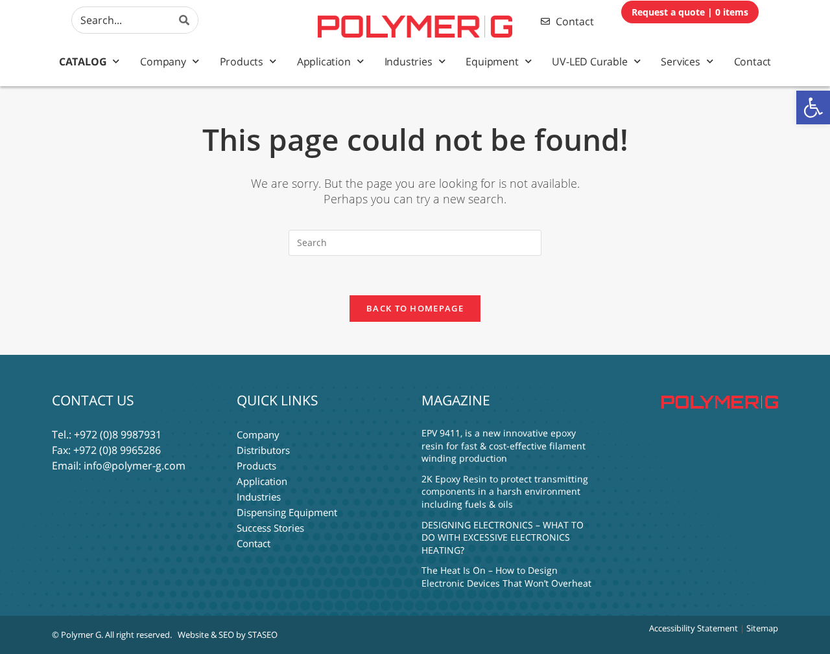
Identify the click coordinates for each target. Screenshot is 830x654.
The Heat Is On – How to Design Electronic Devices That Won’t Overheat (506, 576)
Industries (409, 61)
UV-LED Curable (589, 61)
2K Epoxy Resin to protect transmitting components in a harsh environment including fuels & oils (504, 491)
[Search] (185, 20)
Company (163, 61)
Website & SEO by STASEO (228, 634)
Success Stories (270, 527)
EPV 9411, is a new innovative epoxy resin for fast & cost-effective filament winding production (503, 445)
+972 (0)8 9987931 (117, 434)
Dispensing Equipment (287, 512)
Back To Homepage (415, 308)
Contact (753, 61)
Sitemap (762, 628)
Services (680, 61)
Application (324, 61)
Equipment (492, 61)
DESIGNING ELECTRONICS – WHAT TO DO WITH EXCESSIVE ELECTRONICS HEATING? (502, 537)
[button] (813, 107)
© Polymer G (76, 634)
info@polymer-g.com (134, 465)
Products (241, 61)
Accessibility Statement (693, 628)
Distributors (263, 450)
